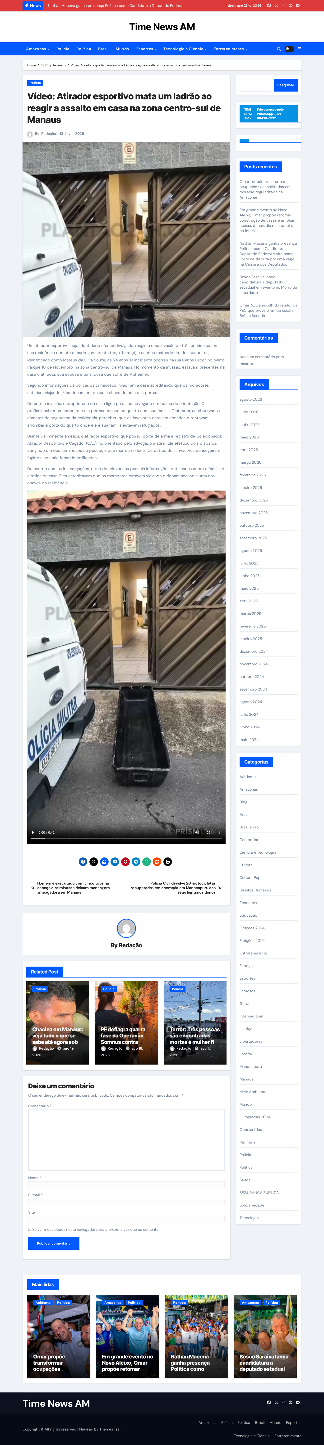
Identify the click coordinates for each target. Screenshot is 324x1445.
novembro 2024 (254, 664)
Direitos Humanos (255, 890)
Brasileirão (249, 827)
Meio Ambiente (253, 1091)
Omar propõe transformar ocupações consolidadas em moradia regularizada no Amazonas (265, 189)
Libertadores (251, 1041)
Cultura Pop (250, 877)
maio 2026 (249, 437)
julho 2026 (249, 411)
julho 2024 (249, 714)
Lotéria (246, 1053)
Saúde (245, 1179)
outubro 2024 (252, 676)
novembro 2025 (254, 512)
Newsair (86, 1429)
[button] (299, 49)
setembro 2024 (253, 689)
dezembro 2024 (254, 651)
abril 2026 (249, 449)
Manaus (246, 1079)
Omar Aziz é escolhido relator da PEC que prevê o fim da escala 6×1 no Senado (268, 310)
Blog (243, 801)
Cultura (246, 864)
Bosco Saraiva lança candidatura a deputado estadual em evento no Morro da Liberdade (268, 284)
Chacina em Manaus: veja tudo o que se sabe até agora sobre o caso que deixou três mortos (57, 1042)
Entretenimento (229, 48)
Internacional (251, 1016)
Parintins (247, 1142)
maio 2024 (249, 739)
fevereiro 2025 (253, 626)
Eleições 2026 (252, 940)
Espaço (246, 965)
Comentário (39, 1106)
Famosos (247, 990)
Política (83, 48)
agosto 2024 (251, 701)
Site (31, 1212)
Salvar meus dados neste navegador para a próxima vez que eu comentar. (96, 1229)
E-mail (35, 1194)
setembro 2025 (253, 537)
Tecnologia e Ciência (183, 48)
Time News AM (162, 27)
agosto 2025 (251, 550)
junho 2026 (250, 424)
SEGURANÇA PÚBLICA (259, 1192)
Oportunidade (252, 1129)
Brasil (103, 48)
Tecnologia (249, 1217)
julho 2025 (249, 563)
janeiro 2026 (251, 487)
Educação (248, 915)
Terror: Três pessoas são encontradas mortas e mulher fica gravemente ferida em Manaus (195, 1042)
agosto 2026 (251, 399)
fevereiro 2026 (253, 474)
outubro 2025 (252, 525)
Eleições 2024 (252, 927)
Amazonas (36, 48)
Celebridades (252, 839)
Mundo (122, 48)
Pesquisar (285, 85)
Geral (244, 1003)
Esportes (145, 48)
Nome (34, 1177)
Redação (48, 133)
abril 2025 (249, 600)
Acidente (248, 776)
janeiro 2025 (251, 638)
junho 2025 (250, 575)
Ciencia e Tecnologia (258, 852)
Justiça (246, 1028)
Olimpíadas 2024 (255, 1116)
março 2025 (250, 613)
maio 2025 (249, 588)
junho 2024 (250, 727)
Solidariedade (252, 1205)
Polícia (62, 48)
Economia (248, 902)
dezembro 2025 (254, 500)
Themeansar (110, 1429)
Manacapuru (251, 1066)
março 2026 (250, 462)
